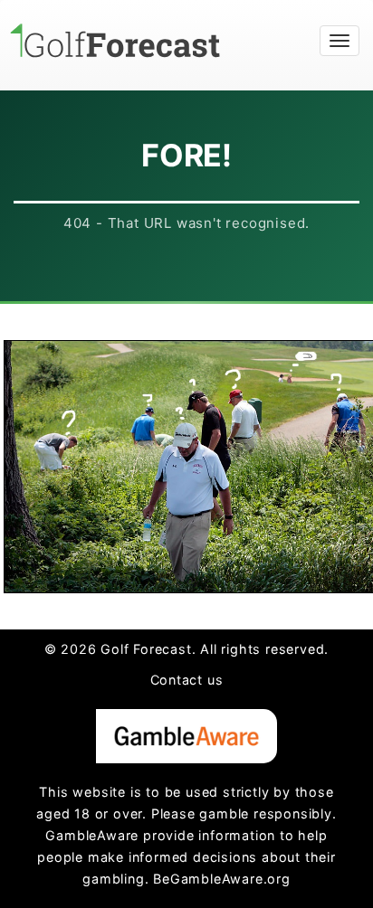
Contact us (187, 679)
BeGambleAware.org (222, 878)
